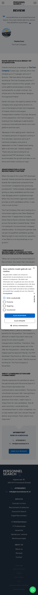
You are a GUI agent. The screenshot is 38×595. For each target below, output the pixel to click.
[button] (32, 589)
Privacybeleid (7, 293)
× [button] (34, 268)
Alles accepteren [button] (19, 315)
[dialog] (19, 297)
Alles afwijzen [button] (19, 321)
